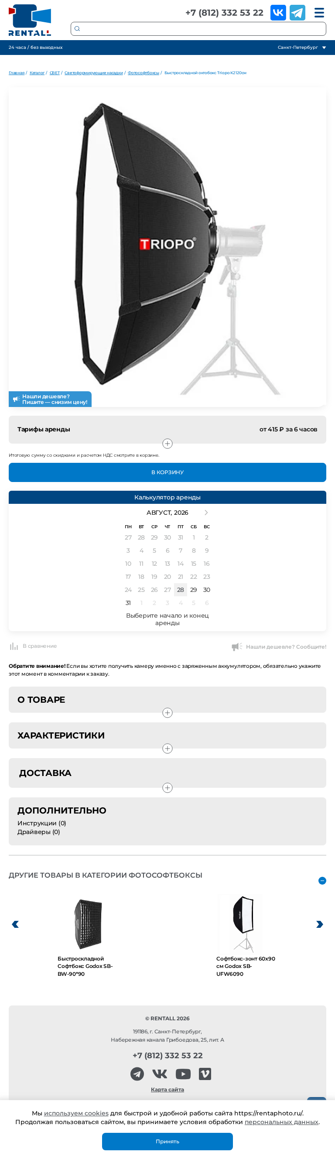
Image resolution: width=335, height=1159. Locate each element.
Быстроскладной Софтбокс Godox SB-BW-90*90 (85, 966)
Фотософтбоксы (143, 72)
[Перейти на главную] (30, 20)
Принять (167, 1141)
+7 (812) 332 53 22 (224, 12)
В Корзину (167, 472)
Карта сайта (167, 1089)
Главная (16, 72)
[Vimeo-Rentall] (205, 1074)
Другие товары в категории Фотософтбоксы (105, 875)
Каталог (37, 72)
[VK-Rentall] (160, 1074)
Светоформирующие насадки (94, 72)
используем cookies (76, 1113)
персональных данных (281, 1122)
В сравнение (40, 646)
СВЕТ (55, 72)
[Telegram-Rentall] (137, 1074)
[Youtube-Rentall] (183, 1074)
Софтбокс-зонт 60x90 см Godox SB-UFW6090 (245, 966)
